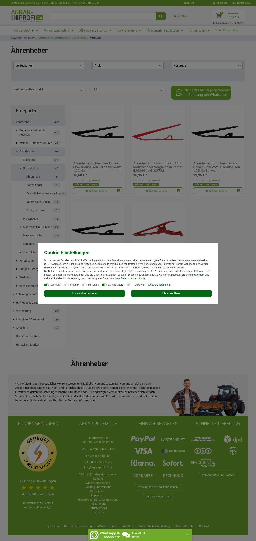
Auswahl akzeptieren (85, 293)
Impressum (198, 274)
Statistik (74, 284)
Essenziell (56, 284)
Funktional (139, 284)
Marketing (93, 284)
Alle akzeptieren (171, 293)
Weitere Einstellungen (159, 284)
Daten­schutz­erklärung (133, 278)
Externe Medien (116, 284)
